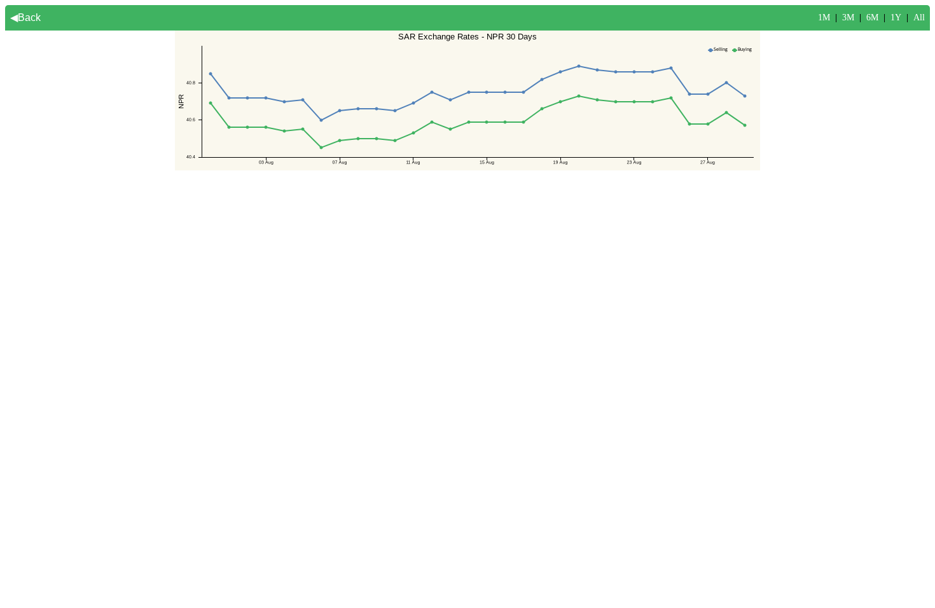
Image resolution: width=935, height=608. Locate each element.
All (919, 17)
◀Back (25, 17)
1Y (895, 17)
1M (824, 17)
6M (872, 17)
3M (848, 17)
